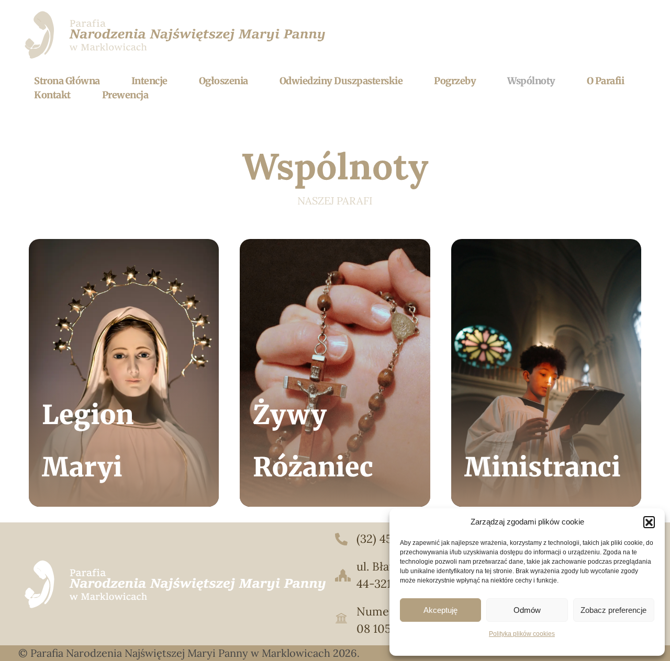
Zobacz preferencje (613, 610)
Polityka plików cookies (522, 633)
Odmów (527, 610)
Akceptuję (440, 610)
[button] (649, 522)
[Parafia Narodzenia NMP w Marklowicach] (176, 35)
